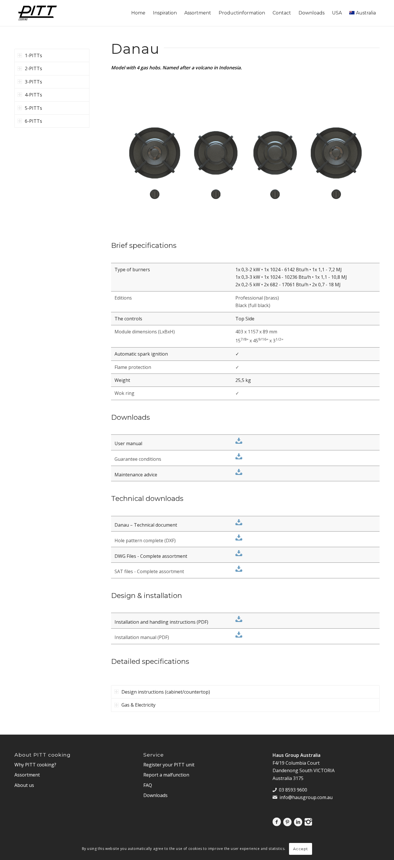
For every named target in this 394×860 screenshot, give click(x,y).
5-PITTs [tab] (33, 108)
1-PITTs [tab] (33, 55)
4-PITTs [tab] (33, 95)
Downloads (155, 795)
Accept (300, 848)
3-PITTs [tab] (33, 82)
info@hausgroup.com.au (306, 797)
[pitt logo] (37, 13)
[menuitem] (138, 13)
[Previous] (124, 152)
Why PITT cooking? (35, 764)
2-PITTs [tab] (33, 68)
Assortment (27, 775)
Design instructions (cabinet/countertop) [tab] (165, 692)
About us (24, 785)
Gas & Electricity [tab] (138, 705)
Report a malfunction (166, 775)
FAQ (147, 785)
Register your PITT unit (168, 764)
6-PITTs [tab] (33, 121)
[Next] (366, 152)
